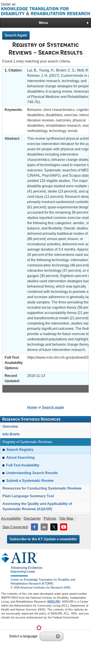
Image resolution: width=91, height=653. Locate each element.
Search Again (16, 35)
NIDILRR (53, 601)
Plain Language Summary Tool (28, 496)
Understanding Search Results (32, 473)
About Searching (20, 457)
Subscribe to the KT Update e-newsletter (43, 539)
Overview (10, 426)
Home (32, 407)
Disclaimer (32, 518)
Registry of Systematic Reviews (27, 442)
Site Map (66, 518)
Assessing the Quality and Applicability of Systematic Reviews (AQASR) (37, 506)
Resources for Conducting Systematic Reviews (42, 488)
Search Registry (19, 449)
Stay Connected (15, 527)
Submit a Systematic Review (29, 480)
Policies (50, 518)
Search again (53, 407)
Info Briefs (11, 434)
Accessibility (11, 518)
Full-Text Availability (22, 465)
